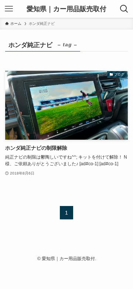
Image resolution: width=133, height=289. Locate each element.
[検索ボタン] (124, 9)
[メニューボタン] (9, 9)
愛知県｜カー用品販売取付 (66, 9)
